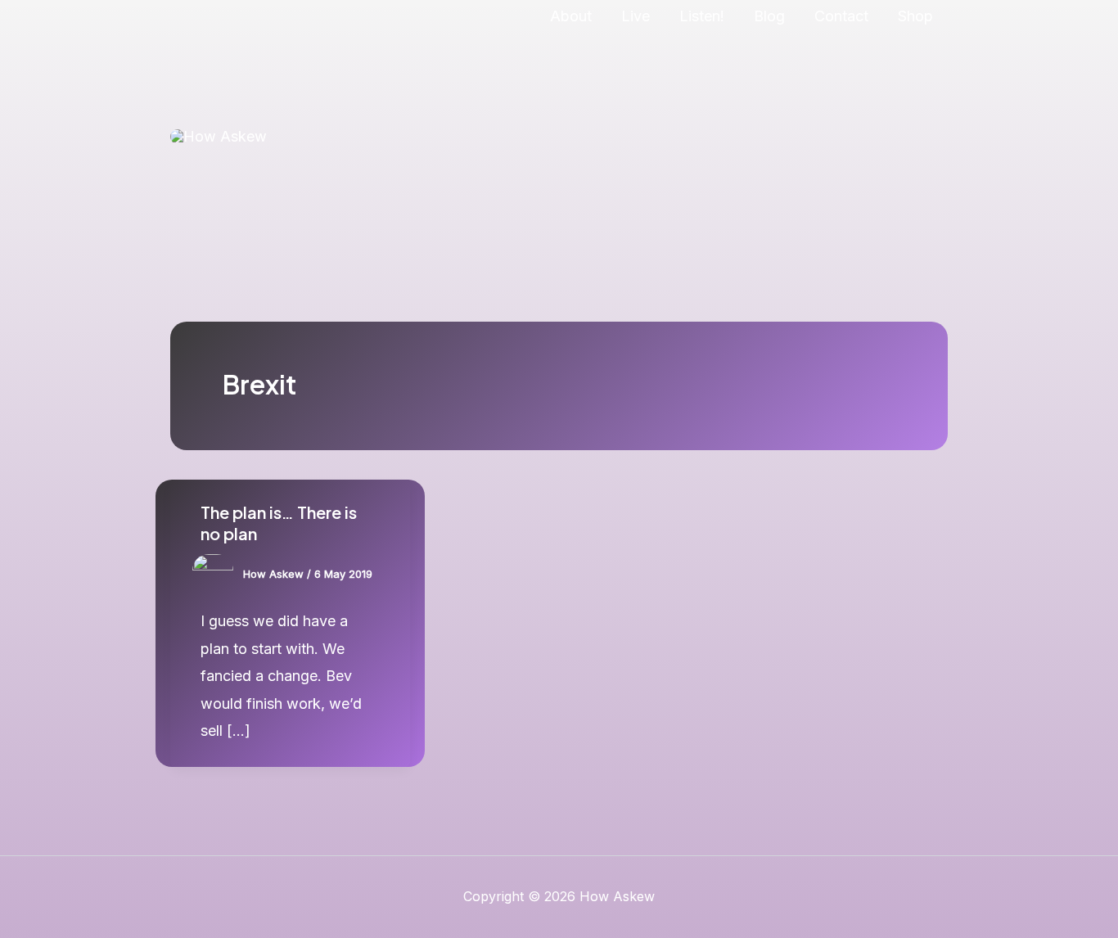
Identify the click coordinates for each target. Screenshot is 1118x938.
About (571, 16)
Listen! (701, 16)
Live (635, 16)
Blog (769, 16)
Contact (841, 16)
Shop (915, 16)
